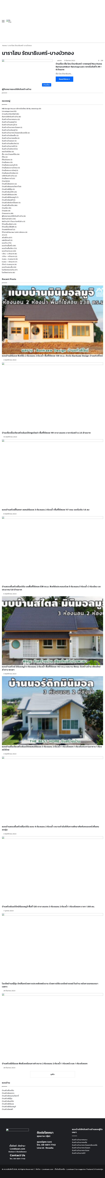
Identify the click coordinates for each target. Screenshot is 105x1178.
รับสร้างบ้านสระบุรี (8, 124)
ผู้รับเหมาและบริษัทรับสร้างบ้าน (12, 216)
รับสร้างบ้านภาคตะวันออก (11, 127)
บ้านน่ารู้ (4, 181)
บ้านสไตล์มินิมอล (8, 194)
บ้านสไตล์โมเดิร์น (8, 205)
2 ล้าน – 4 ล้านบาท (8, 256)
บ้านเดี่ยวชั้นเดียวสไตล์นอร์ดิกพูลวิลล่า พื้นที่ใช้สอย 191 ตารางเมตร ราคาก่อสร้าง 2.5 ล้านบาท (46, 432)
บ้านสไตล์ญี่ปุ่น (7, 189)
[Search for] (102, 22)
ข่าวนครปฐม (98, 1169)
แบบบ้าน (5, 243)
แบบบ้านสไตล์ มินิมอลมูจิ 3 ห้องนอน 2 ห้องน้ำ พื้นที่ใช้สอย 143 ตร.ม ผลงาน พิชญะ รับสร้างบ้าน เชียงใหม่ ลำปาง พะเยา (51, 668)
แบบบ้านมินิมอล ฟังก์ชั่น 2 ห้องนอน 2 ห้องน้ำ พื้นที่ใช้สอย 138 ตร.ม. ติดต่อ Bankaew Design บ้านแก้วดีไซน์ (52, 355)
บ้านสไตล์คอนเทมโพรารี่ (10, 186)
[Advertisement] (55, 19)
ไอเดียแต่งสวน (7, 272)
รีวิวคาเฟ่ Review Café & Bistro (13, 232)
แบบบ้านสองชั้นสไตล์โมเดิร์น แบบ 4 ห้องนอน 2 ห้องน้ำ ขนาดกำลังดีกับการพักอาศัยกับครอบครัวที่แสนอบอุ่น (50, 828)
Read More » (64, 79)
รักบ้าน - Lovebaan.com (44, 1169)
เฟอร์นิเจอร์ (6, 240)
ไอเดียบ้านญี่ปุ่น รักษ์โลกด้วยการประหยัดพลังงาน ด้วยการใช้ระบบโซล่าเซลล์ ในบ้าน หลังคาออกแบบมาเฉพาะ (50, 985)
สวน (3, 235)
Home (4, 45)
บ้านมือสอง (6, 162)
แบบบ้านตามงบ (7, 251)
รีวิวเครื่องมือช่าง (8, 224)
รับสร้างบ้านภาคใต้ (8, 146)
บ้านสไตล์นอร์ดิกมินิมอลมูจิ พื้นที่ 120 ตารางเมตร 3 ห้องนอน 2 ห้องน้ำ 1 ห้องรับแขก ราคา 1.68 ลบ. (48, 906)
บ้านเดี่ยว (5, 208)
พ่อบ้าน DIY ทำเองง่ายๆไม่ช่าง (12, 221)
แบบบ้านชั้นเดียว (7, 248)
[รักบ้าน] (9, 21)
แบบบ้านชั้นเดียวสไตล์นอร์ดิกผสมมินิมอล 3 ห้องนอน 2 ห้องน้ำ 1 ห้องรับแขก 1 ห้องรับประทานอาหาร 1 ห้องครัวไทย (52, 748)
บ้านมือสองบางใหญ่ (9, 170)
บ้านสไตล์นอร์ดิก (8, 192)
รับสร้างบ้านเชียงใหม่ (9, 143)
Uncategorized (8, 111)
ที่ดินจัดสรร (6, 159)
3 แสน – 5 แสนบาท (8, 259)
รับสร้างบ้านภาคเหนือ (9, 138)
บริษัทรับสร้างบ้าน (8, 176)
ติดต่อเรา (11, 1151)
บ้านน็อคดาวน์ (7, 178)
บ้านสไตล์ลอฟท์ (7, 200)
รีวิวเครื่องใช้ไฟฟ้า (8, 227)
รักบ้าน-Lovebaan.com (18, 1147)
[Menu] (3, 22)
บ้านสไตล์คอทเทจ (8, 184)
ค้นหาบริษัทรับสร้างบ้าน (10, 116)
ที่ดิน (3, 157)
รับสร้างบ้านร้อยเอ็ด (9, 135)
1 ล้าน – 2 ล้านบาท (8, 253)
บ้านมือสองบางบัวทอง (10, 167)
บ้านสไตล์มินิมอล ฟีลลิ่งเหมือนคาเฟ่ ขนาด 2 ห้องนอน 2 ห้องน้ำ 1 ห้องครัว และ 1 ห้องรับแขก (44, 1063)
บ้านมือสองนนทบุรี (8, 165)
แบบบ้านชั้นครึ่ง (7, 245)
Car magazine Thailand (84, 1169)
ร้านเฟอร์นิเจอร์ (7, 229)
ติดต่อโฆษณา (22, 1151)
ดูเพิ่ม (52, 1074)
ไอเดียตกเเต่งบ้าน (8, 270)
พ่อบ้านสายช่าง (7, 219)
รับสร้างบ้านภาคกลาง (9, 119)
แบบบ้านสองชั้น (7, 267)
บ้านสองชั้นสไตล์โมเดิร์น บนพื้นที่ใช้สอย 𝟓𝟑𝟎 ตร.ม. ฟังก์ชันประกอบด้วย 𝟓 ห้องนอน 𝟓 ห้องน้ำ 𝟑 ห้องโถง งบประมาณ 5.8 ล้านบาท (51, 588)
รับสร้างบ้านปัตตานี (9, 149)
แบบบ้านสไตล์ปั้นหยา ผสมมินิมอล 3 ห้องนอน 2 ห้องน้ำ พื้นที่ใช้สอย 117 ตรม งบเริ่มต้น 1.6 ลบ (45, 509)
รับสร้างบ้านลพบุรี (8, 122)
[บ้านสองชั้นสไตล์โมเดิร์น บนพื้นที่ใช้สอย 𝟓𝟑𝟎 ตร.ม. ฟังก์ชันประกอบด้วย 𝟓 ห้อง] (52, 550)
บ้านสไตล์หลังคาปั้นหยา (10, 202)
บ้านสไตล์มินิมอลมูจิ (9, 197)
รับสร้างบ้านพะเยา (8, 141)
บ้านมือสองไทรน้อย (9, 173)
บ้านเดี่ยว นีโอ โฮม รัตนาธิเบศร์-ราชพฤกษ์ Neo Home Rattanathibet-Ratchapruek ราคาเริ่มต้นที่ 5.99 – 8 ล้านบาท (79, 66)
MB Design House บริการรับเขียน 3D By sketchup (20, 108)
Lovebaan (70, 1169)
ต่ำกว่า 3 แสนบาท (8, 264)
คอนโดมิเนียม (6, 151)
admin (59, 60)
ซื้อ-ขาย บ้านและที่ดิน (9, 154)
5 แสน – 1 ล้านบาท (8, 261)
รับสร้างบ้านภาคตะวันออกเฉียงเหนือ (14, 133)
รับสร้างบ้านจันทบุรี (8, 130)
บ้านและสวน (6, 213)
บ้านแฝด (5, 210)
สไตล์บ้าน (5, 237)
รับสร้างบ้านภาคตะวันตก (80, 1150)
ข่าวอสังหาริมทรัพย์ (9, 114)
